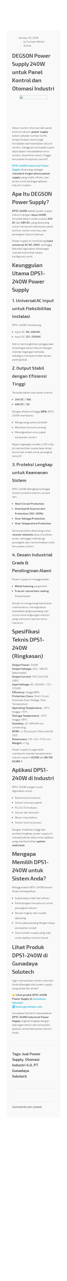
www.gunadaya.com (29, 1006)
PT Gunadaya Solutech (25, 1070)
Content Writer (35, 41)
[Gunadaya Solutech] (16, 9)
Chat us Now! (14, 1222)
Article (27, 45)
